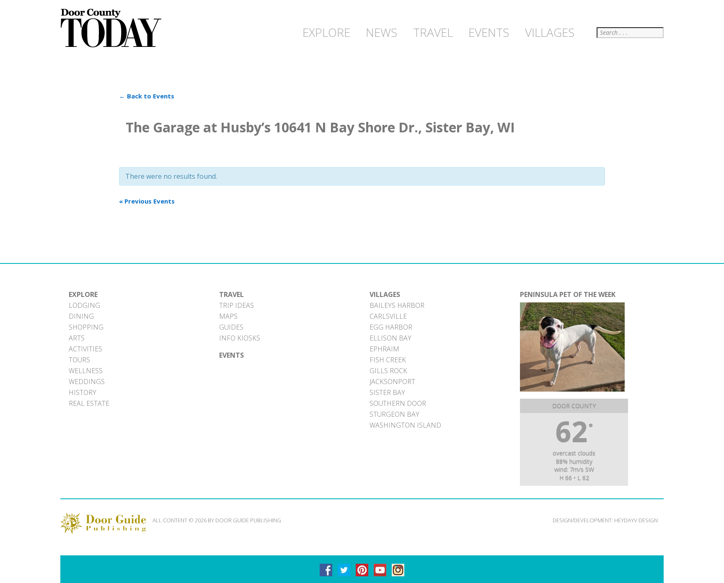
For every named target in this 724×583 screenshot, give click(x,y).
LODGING (84, 305)
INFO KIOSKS (239, 338)
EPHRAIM (384, 348)
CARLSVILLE (388, 316)
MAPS (228, 316)
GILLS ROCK (388, 370)
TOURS (79, 359)
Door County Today (112, 28)
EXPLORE (83, 294)
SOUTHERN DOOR (398, 403)
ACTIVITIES (85, 348)
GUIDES (231, 327)
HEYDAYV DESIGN (636, 520)
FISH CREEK (388, 359)
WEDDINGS (87, 381)
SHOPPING (86, 327)
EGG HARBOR (391, 327)
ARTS (77, 338)
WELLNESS (86, 370)
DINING (81, 316)
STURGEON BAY (394, 414)
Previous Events (147, 201)
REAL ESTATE (89, 403)
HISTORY (82, 392)
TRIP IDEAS (236, 305)
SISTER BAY (387, 392)
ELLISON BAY (390, 338)
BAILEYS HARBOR (397, 305)
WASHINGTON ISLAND (405, 425)
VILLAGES (385, 294)
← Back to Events (146, 96)
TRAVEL (231, 294)
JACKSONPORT (392, 381)
